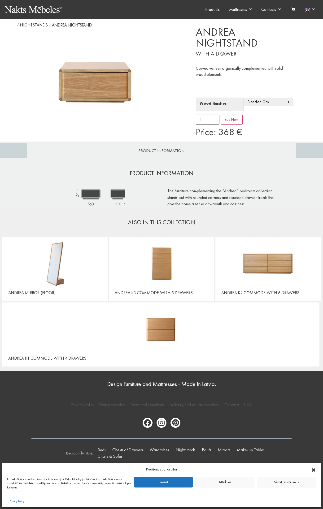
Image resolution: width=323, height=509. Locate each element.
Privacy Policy (17, 501)
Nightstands (34, 25)
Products (212, 9)
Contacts (268, 9)
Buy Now (232, 119)
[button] (313, 469)
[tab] (161, 150)
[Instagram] (161, 423)
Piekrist (163, 482)
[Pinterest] (175, 423)
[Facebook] (148, 423)
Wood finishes (213, 104)
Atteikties (225, 482)
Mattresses (238, 9)
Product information (161, 150)
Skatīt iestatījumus (286, 482)
